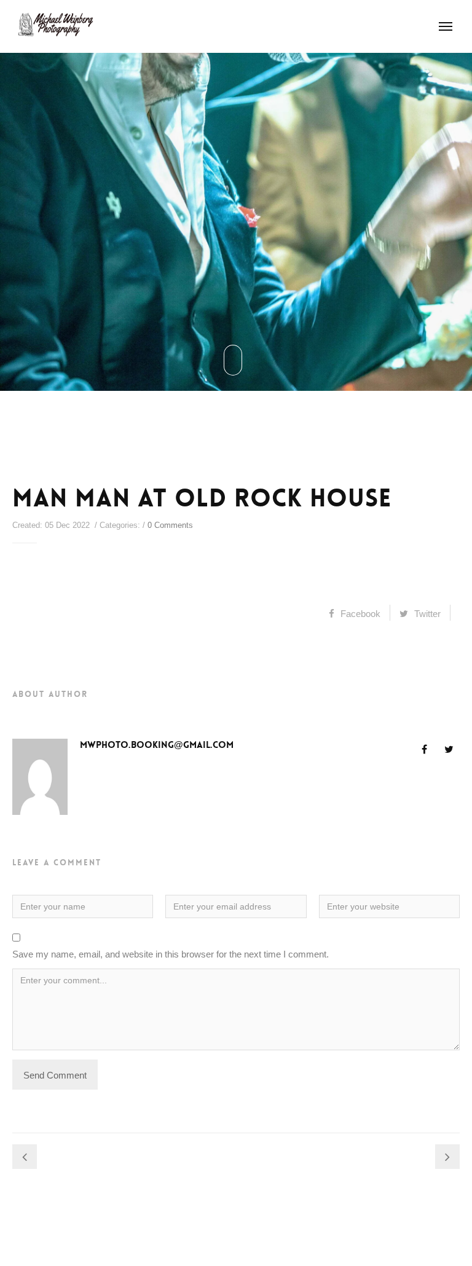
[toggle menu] (445, 26)
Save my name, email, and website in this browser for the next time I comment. (170, 954)
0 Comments (170, 525)
